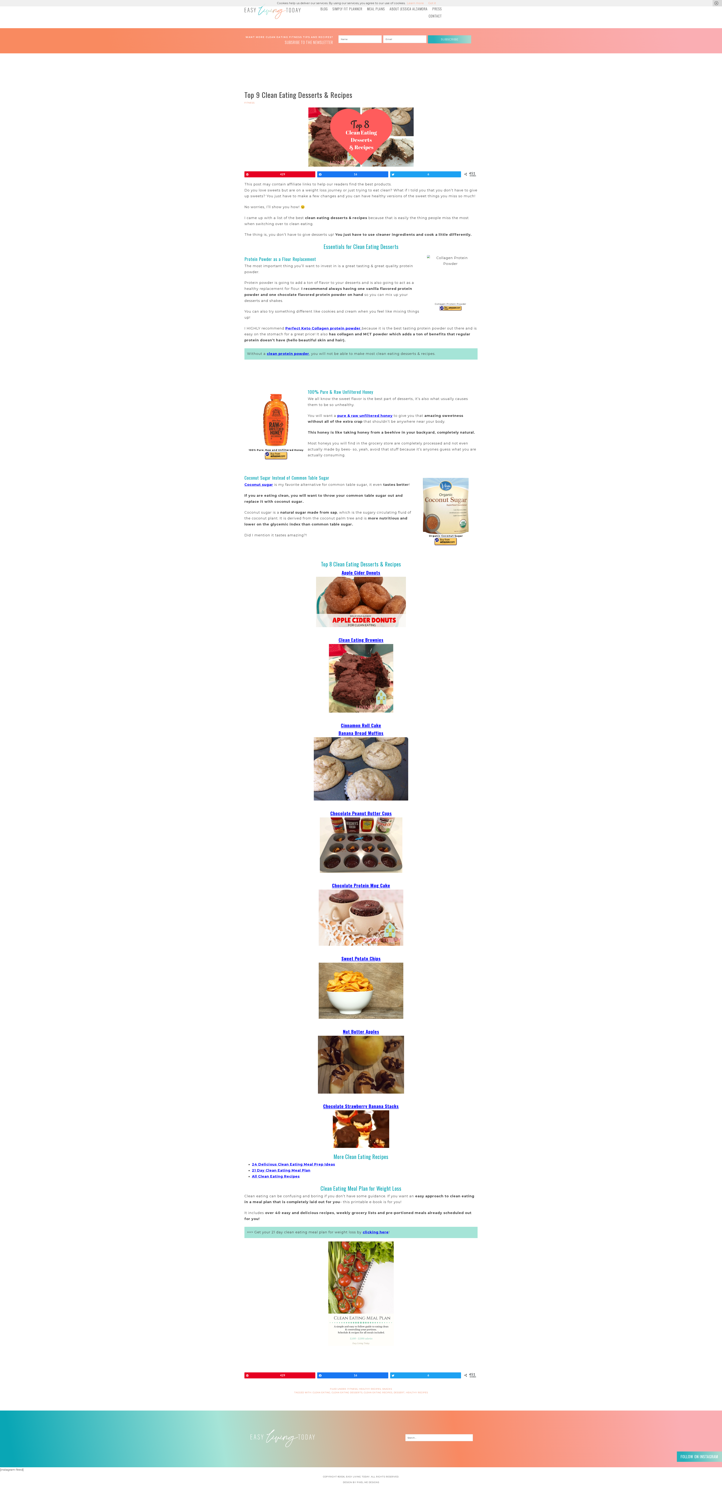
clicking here (376, 1232)
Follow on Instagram (699, 1456)
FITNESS (249, 102)
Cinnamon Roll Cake (361, 725)
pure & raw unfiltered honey (365, 416)
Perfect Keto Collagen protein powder (323, 328)
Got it (432, 3)
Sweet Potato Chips (361, 958)
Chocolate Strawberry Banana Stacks (361, 1106)
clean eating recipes (378, 1392)
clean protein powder (288, 354)
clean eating (321, 1392)
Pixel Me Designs (368, 1482)
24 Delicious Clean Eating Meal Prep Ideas (293, 1164)
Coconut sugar (258, 485)
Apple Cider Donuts (361, 572)
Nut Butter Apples (361, 1031)
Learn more (415, 3)
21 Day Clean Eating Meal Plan (281, 1170)
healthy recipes (417, 1392)
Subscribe (449, 39)
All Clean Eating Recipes (276, 1176)
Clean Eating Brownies (361, 639)
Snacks (387, 1389)
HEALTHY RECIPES (370, 1389)
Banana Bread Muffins (361, 733)
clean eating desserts (347, 1392)
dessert (399, 1392)
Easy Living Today (272, 11)
